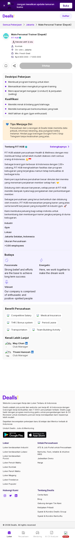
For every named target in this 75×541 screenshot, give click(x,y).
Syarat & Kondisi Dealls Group (52, 511)
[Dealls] (9, 16)
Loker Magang (9, 475)
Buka (66, 5)
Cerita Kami (43, 495)
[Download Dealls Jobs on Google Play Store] (14, 435)
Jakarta (30, 24)
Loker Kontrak (9, 467)
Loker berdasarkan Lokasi (15, 452)
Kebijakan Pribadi (46, 507)
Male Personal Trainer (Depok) (55, 24)
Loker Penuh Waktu (12, 462)
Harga (40, 462)
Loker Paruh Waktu (11, 471)
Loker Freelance (10, 480)
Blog (40, 499)
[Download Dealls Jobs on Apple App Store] (37, 435)
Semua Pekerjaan (12, 24)
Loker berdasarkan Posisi (11, 457)
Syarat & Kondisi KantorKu (50, 516)
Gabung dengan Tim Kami (49, 503)
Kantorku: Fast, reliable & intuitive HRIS (53, 453)
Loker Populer (9, 484)
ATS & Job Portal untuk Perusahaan (54, 447)
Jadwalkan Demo (46, 458)
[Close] (4, 5)
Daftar (65, 16)
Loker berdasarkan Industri (15, 447)
